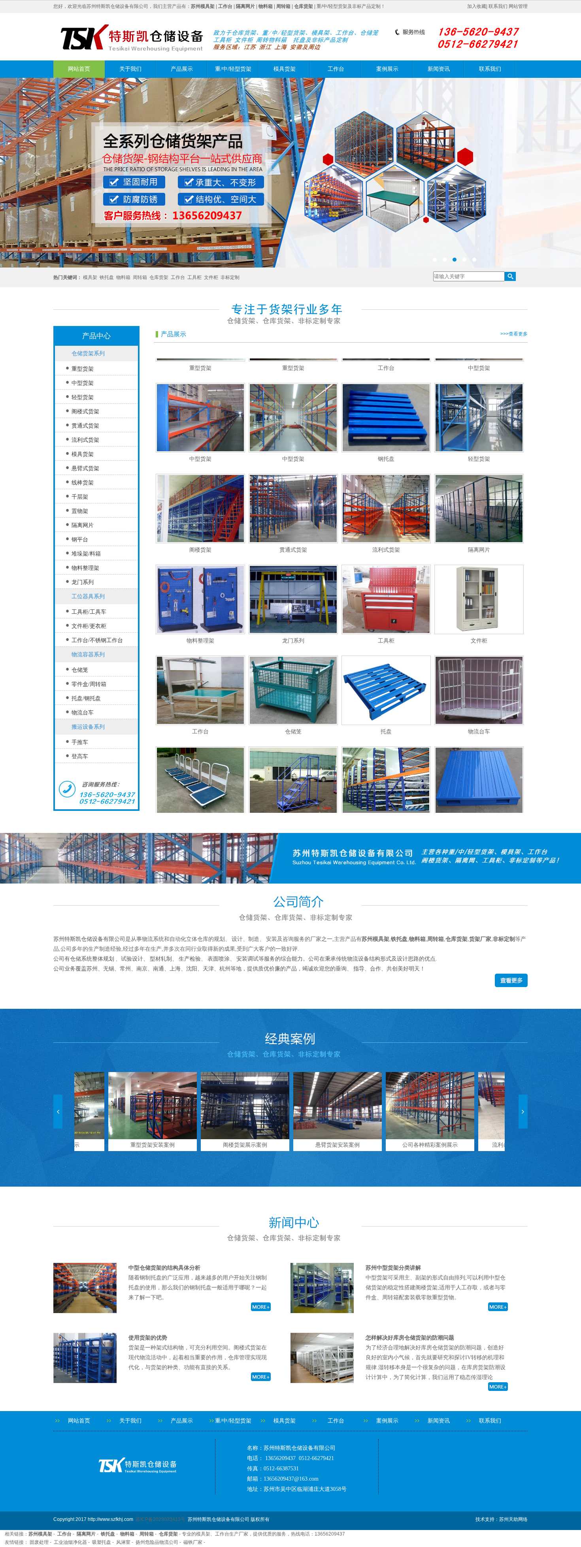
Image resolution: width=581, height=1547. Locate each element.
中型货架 (83, 383)
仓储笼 (80, 670)
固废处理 (39, 1542)
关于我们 (130, 69)
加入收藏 (476, 6)
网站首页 (79, 69)
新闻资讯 (439, 69)
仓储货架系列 (88, 353)
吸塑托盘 (101, 1542)
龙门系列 (83, 582)
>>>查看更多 (514, 334)
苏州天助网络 (513, 1519)
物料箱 (123, 277)
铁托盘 (107, 277)
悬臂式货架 (85, 468)
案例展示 (387, 69)
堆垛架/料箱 (86, 554)
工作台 (336, 69)
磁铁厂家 (192, 1542)
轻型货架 (83, 397)
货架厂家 (480, 939)
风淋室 (123, 1542)
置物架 (80, 511)
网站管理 (518, 6)
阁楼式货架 (85, 412)
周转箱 (140, 277)
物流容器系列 (88, 655)
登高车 (80, 756)
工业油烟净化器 (70, 1542)
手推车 (80, 742)
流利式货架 (85, 440)
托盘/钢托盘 (86, 698)
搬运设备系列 (88, 727)
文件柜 (211, 277)
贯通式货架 (85, 426)
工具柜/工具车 (89, 612)
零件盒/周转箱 (89, 684)
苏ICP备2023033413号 (160, 1519)
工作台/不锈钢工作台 (97, 640)
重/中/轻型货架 (233, 69)
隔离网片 (83, 525)
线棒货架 (83, 483)
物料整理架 (85, 568)
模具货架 (285, 69)
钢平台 (80, 540)
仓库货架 (158, 277)
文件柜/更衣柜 (89, 626)
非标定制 (230, 277)
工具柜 (194, 277)
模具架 (90, 277)
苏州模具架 (375, 939)
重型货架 (83, 369)
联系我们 (498, 6)
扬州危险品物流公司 (157, 1542)
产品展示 (182, 69)
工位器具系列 (88, 596)
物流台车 (83, 713)
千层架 (80, 497)
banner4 (290, 173)
